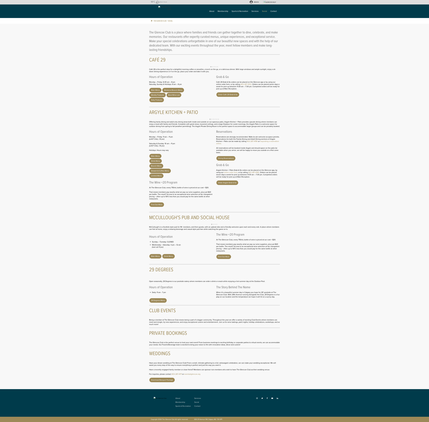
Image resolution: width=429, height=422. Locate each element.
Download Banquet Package (162, 380)
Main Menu (155, 90)
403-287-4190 (252, 141)
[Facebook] (269, 398)
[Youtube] (273, 398)
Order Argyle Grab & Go (227, 183)
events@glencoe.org (192, 374)
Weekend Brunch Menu (173, 90)
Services (197, 398)
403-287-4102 (246, 84)
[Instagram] (258, 398)
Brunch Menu (156, 166)
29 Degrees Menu (158, 300)
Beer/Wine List (174, 95)
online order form (230, 172)
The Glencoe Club (160, 21)
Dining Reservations (226, 158)
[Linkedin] (277, 398)
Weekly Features (157, 95)
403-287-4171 (177, 374)
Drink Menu (155, 161)
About (177, 398)
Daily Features (156, 100)
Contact (197, 406)
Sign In (256, 2)
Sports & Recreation (183, 406)
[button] (210, 66)
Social (170, 21)
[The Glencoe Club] (161, 8)
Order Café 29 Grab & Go (228, 94)
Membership (180, 402)
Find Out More (156, 205)
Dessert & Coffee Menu (160, 171)
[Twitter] (263, 398)
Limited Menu (156, 176)
